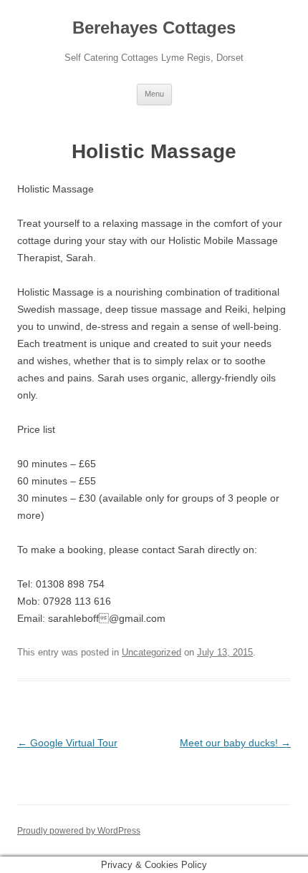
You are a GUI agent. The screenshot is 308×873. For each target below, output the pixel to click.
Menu (154, 93)
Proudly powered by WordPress (78, 831)
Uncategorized (151, 652)
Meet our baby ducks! (235, 742)
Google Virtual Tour (67, 742)
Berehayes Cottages (154, 27)
